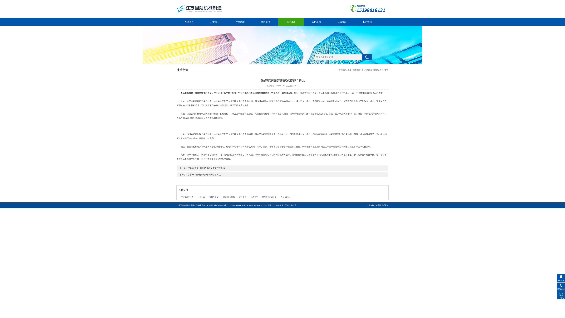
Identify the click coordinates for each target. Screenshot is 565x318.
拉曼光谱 (201, 197)
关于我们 (214, 21)
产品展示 (240, 21)
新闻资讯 (265, 21)
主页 (349, 70)
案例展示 (316, 21)
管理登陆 (384, 205)
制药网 (378, 205)
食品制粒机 (186, 93)
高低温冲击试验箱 (269, 197)
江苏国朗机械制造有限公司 (187, 205)
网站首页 (189, 21)
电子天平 (242, 197)
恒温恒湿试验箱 (228, 197)
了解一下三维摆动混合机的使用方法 (204, 174)
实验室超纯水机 (187, 197)
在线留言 (341, 21)
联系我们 (367, 21)
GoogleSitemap (235, 205)
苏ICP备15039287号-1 (219, 205)
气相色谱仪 (213, 197)
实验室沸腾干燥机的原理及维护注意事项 (206, 168)
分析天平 (254, 197)
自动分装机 (285, 197)
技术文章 (291, 21)
